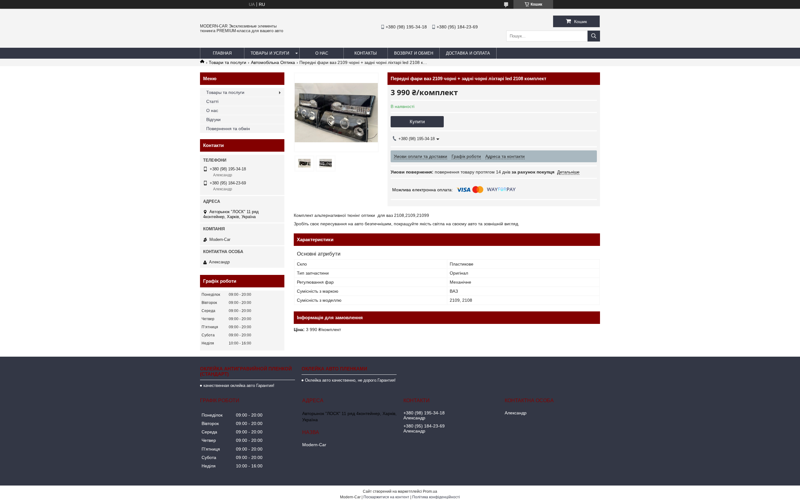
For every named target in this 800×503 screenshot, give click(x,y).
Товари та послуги (227, 62)
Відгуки (213, 119)
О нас (321, 53)
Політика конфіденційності (436, 497)
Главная (222, 53)
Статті (212, 101)
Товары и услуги (270, 53)
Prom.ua (430, 491)
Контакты (365, 53)
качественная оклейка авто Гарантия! (238, 385)
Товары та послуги (225, 92)
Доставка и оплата (468, 53)
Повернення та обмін (228, 128)
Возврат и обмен (413, 53)
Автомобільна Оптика (273, 62)
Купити (417, 121)
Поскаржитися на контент (386, 497)
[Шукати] (594, 36)
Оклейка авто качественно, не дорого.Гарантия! (350, 380)
